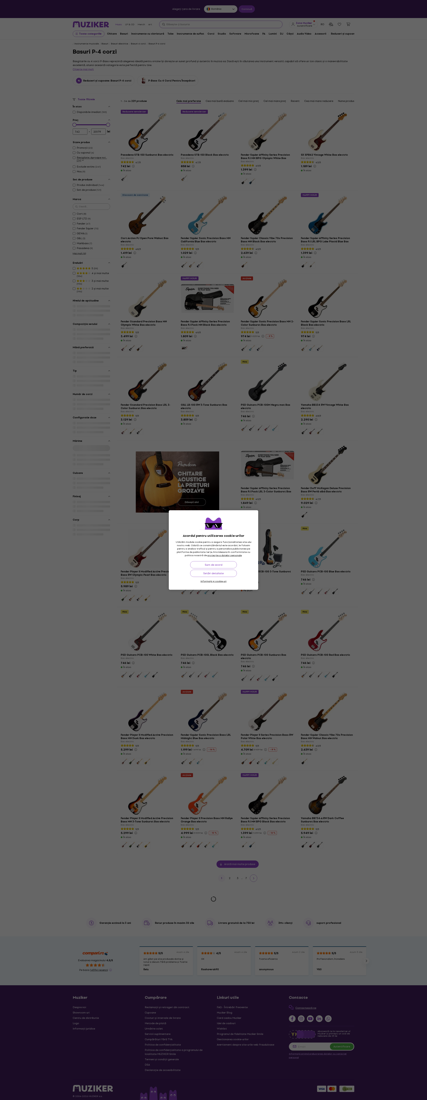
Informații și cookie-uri (213, 581)
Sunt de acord (213, 565)
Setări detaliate (213, 573)
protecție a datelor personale (224, 555)
